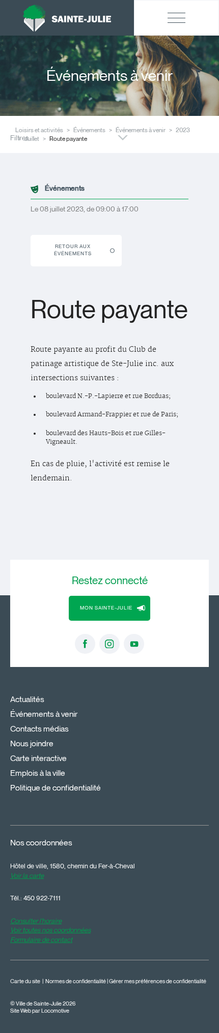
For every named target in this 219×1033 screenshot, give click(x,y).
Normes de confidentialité (75, 981)
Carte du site (25, 981)
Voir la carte (27, 875)
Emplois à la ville (37, 773)
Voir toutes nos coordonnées (50, 930)
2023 (183, 130)
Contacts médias (39, 729)
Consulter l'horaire (36, 921)
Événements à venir (141, 130)
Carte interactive (38, 758)
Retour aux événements (73, 250)
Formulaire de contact (41, 939)
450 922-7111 (42, 898)
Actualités (27, 699)
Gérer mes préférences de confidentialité (157, 981)
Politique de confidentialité (55, 788)
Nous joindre (31, 743)
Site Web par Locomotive (39, 1011)
